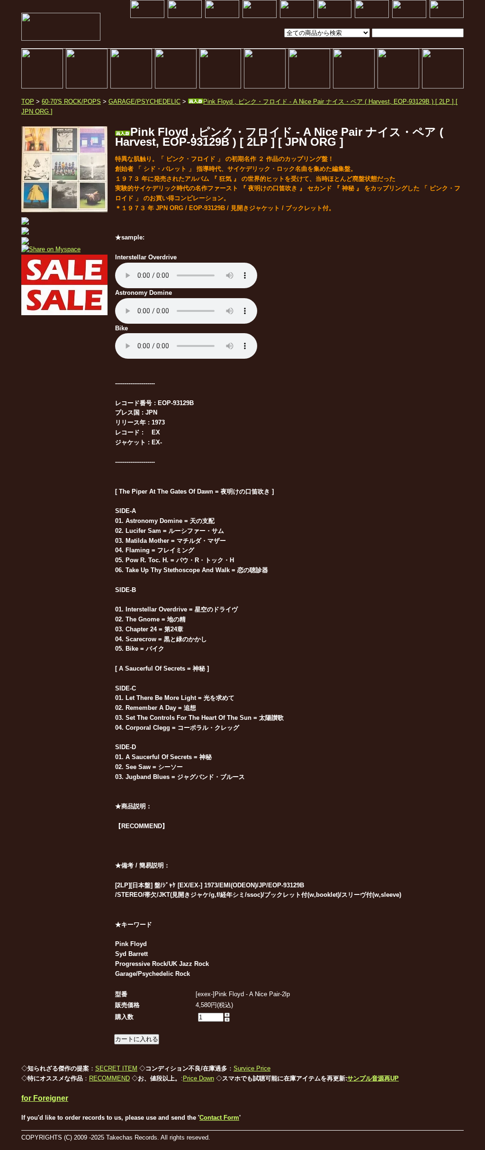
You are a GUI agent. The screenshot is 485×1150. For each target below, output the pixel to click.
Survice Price (252, 1068)
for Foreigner (44, 1098)
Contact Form (219, 1117)
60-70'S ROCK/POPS (71, 101)
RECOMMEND (109, 1078)
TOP (27, 101)
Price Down (198, 1078)
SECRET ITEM (116, 1068)
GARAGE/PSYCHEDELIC (144, 101)
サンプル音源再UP (373, 1078)
